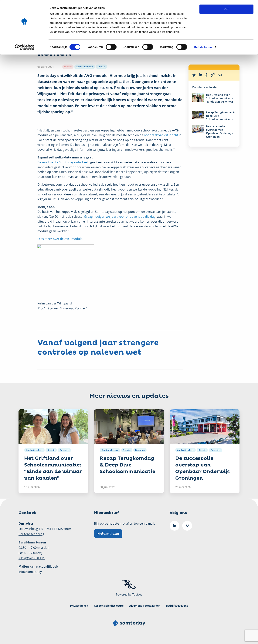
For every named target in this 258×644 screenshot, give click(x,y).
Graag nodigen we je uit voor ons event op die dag (119, 216)
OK (226, 9)
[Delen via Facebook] (206, 75)
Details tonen (203, 47)
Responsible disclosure (109, 605)
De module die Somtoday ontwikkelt (63, 162)
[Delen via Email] (220, 75)
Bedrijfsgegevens (177, 605)
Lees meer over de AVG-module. (60, 239)
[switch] (111, 47)
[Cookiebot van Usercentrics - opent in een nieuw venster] (24, 47)
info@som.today (30, 572)
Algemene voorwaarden (144, 605)
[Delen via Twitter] (194, 75)
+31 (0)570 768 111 (32, 558)
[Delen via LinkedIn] (200, 75)
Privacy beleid (79, 605)
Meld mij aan (108, 534)
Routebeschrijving (31, 534)
